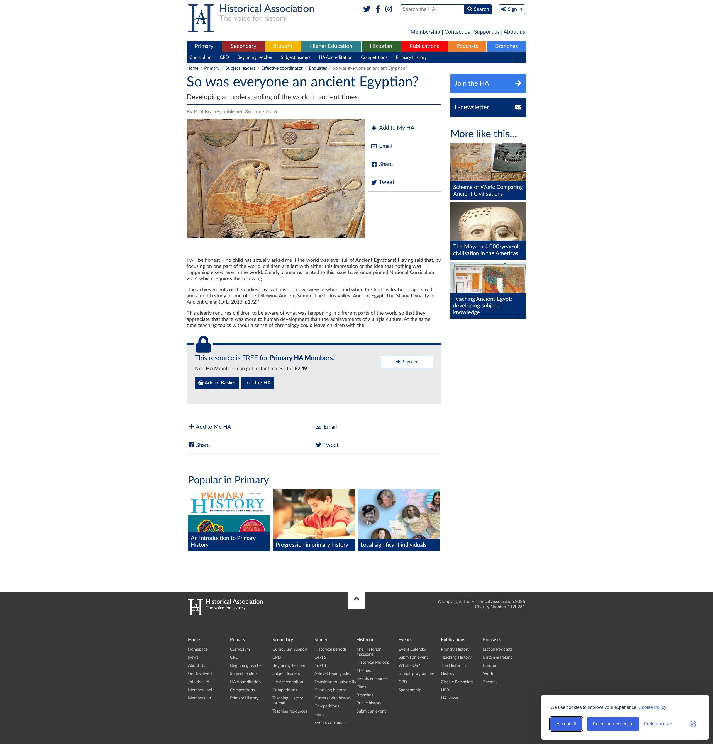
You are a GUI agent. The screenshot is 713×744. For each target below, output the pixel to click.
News (193, 657)
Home (192, 68)
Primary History (411, 57)
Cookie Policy (652, 707)
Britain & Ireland (497, 657)
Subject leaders (296, 57)
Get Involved (200, 674)
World (488, 674)
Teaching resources (289, 711)
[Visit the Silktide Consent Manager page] (693, 724)
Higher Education (331, 46)
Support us (487, 32)
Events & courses (330, 723)
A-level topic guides (332, 674)
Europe (489, 665)
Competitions (374, 57)
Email (385, 146)
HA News (449, 698)
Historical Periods (372, 662)
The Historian (453, 665)
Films (319, 715)
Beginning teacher (254, 57)
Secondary (243, 46)
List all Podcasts (497, 649)
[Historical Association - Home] (225, 614)
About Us (196, 665)
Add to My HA (396, 128)
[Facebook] (377, 9)
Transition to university (335, 682)
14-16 (320, 657)
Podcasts (467, 46)
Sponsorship (410, 690)
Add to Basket (220, 383)
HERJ (446, 690)
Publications (424, 46)
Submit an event (371, 711)
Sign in (409, 362)
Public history (369, 703)
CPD (224, 57)
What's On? (409, 665)
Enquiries (318, 68)
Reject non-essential (613, 723)
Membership (425, 32)
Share (386, 164)
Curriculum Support (289, 649)
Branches (506, 46)
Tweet (386, 182)
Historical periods (330, 649)
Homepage (198, 649)
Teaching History (456, 657)
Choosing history (330, 690)
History (448, 674)
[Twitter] (367, 9)
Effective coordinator (282, 68)
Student (282, 46)
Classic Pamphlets (457, 682)
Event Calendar (412, 649)
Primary (204, 46)
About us (514, 32)
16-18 (320, 665)
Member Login (201, 690)
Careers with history (332, 698)
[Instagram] (389, 9)
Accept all (566, 723)
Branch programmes (417, 674)
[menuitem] (204, 46)
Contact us (457, 32)
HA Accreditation (336, 57)
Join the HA (258, 383)
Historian (381, 46)
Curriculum (200, 57)
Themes (363, 670)
